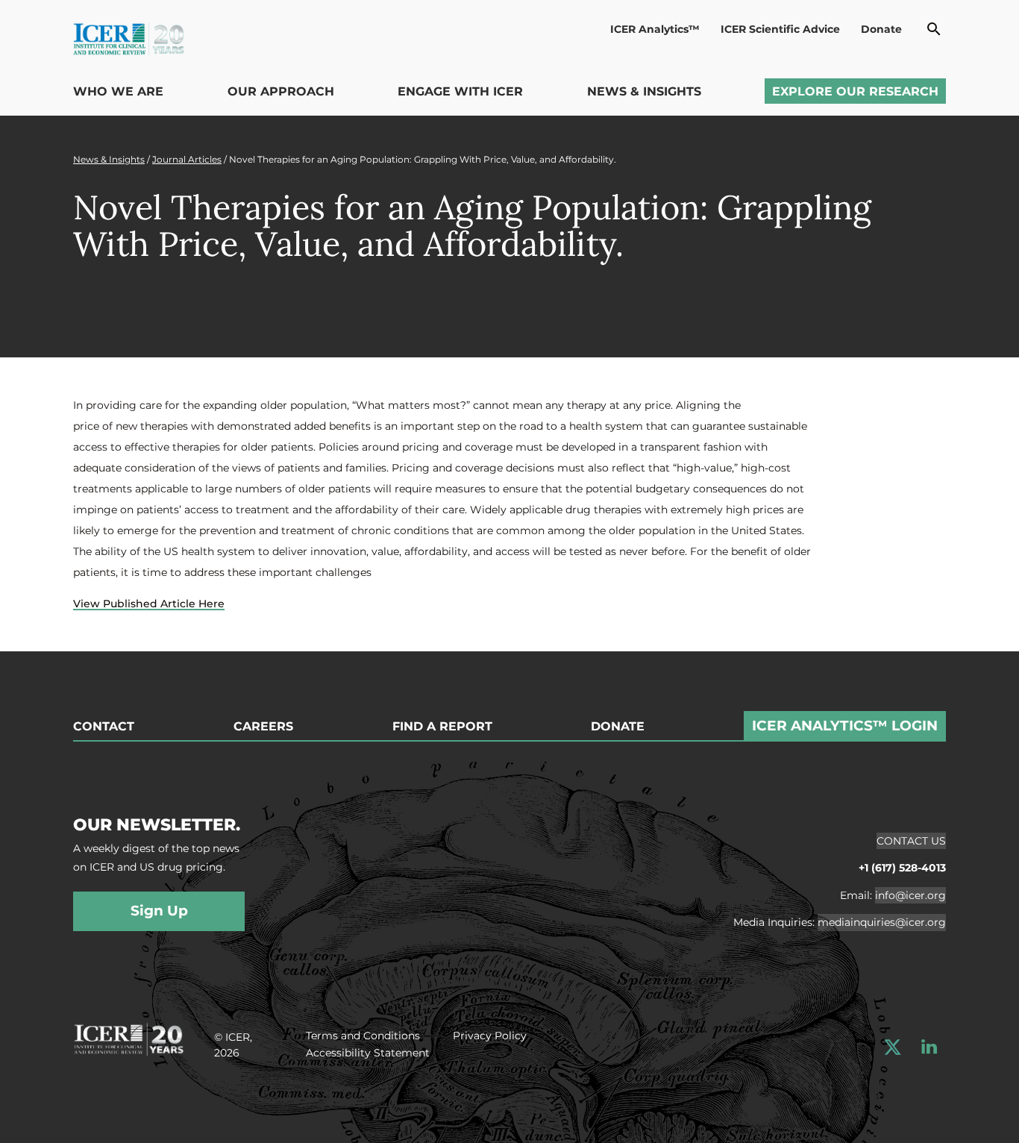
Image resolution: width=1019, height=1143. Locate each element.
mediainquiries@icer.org (882, 922)
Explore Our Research (855, 91)
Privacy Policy (490, 1035)
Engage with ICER (460, 91)
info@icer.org (910, 895)
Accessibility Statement (368, 1053)
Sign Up (159, 910)
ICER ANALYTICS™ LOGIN (845, 725)
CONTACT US (911, 841)
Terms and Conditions (363, 1035)
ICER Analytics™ (655, 29)
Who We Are (118, 91)
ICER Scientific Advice (780, 29)
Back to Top (972, 642)
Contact (103, 727)
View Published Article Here (149, 603)
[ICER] (128, 1037)
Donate (881, 29)
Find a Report (442, 727)
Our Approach (281, 91)
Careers (263, 727)
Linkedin (929, 1047)
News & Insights (644, 91)
